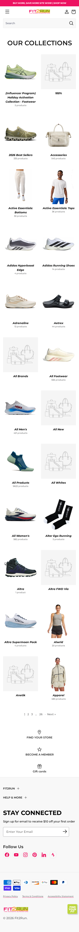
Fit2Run (21, 918)
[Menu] (7, 11)
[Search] (16, 11)
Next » (51, 714)
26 (41, 714)
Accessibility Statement (61, 896)
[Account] (66, 11)
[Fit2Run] (40, 11)
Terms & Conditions (32, 896)
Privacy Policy (10, 896)
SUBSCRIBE (65, 832)
